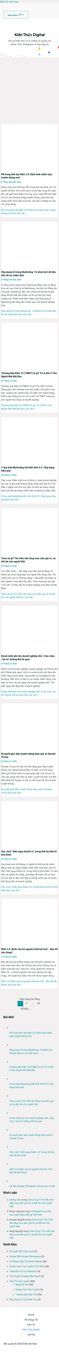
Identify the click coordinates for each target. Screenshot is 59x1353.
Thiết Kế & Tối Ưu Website (22, 1271)
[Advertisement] (29, 88)
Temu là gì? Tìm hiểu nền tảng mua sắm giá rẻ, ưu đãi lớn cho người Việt (31, 1203)
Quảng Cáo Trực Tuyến (26, 1289)
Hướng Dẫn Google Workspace (25, 1256)
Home (31, 1314)
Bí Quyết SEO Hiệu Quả (21, 1251)
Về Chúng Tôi (31, 1319)
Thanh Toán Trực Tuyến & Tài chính (26, 1266)
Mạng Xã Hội (22, 1284)
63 (38, 1003)
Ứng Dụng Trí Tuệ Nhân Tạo (23, 1299)
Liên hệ (31, 1334)
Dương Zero (15, 1199)
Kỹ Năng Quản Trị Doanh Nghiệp (25, 1261)
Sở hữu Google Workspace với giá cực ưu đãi (32, 1186)
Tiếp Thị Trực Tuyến (19, 1281)
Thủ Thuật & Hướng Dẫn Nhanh (25, 1276)
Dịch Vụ (31, 1324)
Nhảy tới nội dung (9, 1)
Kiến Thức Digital (31, 1329)
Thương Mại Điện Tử (25, 1294)
